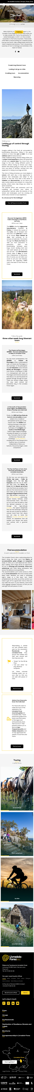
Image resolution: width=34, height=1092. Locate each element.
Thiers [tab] (18, 978)
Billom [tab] (8, 978)
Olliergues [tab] (28, 978)
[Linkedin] (13, 1003)
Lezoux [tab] (22, 978)
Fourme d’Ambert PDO (19, 517)
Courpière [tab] (13, 978)
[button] (11, 10)
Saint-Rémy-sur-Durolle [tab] (17, 981)
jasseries (9, 508)
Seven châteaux (20, 438)
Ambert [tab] (4, 978)
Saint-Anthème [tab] (6, 981)
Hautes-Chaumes (14, 497)
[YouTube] (17, 1003)
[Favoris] (16, 36)
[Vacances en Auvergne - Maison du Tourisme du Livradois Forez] (7, 4)
